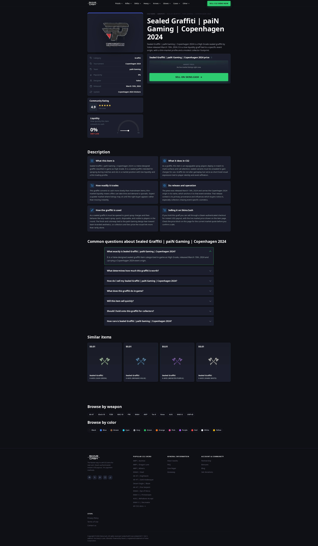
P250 (111, 414)
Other (185, 3)
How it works (172, 461)
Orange (162, 430)
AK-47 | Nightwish (141, 476)
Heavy (146, 3)
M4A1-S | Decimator (141, 502)
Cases (175, 3)
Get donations (207, 472)
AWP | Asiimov (139, 461)
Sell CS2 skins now (219, 3)
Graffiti (161, 14)
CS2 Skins (151, 14)
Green (149, 430)
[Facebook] (89, 477)
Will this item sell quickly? (120, 301)
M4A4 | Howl (138, 472)
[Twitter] (95, 477)
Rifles (127, 3)
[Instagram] (105, 477)
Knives (156, 3)
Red (195, 430)
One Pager (171, 468)
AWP (145, 414)
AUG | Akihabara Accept (143, 498)
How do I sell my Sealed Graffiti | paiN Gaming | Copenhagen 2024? (142, 280)
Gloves (166, 3)
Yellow (218, 430)
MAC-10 (120, 414)
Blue (105, 430)
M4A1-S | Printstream (142, 495)
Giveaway (171, 472)
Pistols (118, 3)
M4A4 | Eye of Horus (141, 491)
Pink (173, 430)
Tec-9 (154, 414)
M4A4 (137, 414)
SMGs (136, 3)
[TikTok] (110, 477)
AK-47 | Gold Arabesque (143, 479)
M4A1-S (180, 414)
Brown (116, 430)
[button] (115, 32)
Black (94, 430)
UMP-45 (190, 414)
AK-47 (91, 414)
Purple (184, 430)
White (206, 430)
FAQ (169, 464)
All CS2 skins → (139, 506)
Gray (138, 430)
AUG (171, 414)
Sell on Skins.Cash (188, 77)
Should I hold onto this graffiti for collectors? (130, 311)
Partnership (206, 461)
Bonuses (204, 464)
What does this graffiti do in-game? (125, 291)
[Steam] (100, 477)
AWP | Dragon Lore (141, 464)
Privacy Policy (93, 518)
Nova (162, 414)
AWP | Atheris (139, 468)
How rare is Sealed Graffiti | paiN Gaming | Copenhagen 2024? (139, 321)
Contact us (91, 525)
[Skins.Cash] (107, 457)
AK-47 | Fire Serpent (141, 487)
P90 (129, 414)
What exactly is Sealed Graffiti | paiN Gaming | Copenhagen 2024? (141, 251)
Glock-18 (101, 414)
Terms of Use (92, 522)
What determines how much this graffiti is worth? (133, 270)
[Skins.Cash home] (92, 3)
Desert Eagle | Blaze (141, 483)
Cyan (128, 430)
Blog (203, 468)
